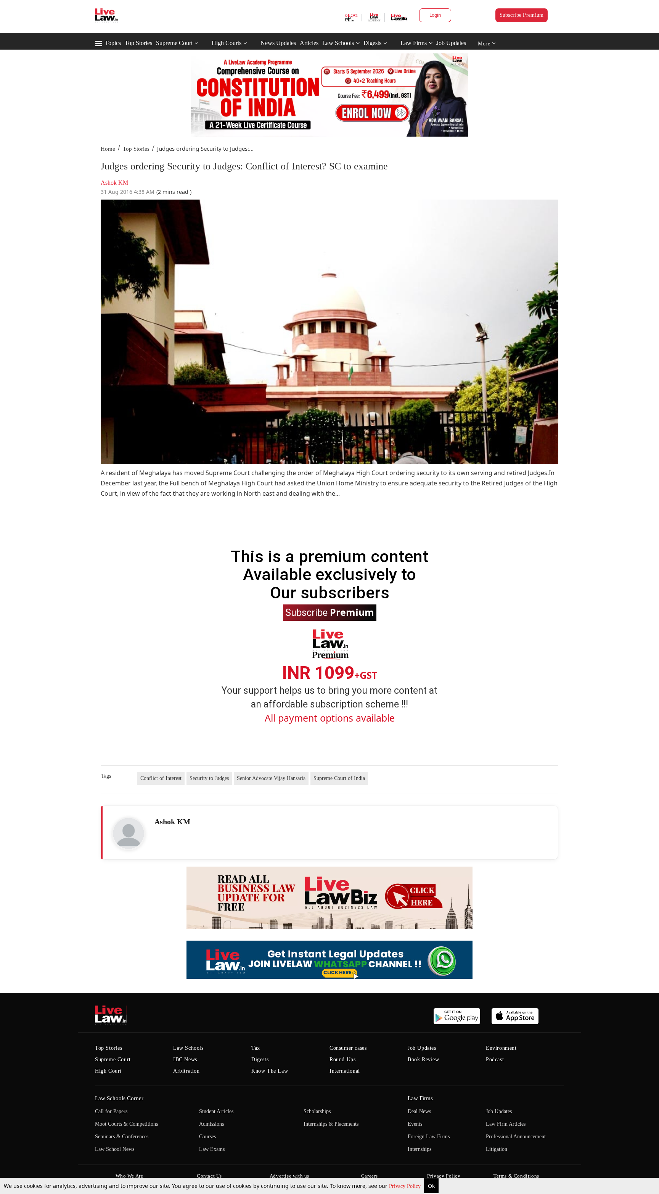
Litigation (496, 1149)
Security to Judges (209, 778)
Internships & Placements (331, 1124)
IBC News (185, 1059)
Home (108, 149)
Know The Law (269, 1071)
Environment (501, 1048)
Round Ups (342, 1059)
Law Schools (338, 43)
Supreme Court (174, 43)
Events (415, 1124)
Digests (372, 43)
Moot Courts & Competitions (126, 1124)
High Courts (226, 43)
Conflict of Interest (161, 778)
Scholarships (317, 1111)
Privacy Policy (405, 1186)
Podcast (495, 1059)
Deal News (419, 1111)
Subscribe (329, 612)
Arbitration (186, 1071)
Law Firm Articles (506, 1124)
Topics (113, 43)
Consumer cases (348, 1048)
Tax (255, 1048)
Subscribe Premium (522, 15)
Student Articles (216, 1111)
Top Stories (138, 43)
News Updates (278, 43)
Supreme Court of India (339, 778)
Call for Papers (111, 1111)
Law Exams (212, 1149)
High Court (108, 1071)
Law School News (114, 1149)
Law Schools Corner (119, 1098)
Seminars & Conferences (121, 1136)
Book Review (423, 1059)
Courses (207, 1136)
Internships (419, 1149)
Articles (309, 43)
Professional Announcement (516, 1136)
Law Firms (413, 43)
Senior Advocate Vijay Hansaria (271, 778)
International (345, 1071)
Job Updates (451, 43)
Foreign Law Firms (429, 1136)
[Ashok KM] (128, 833)
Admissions (211, 1124)
